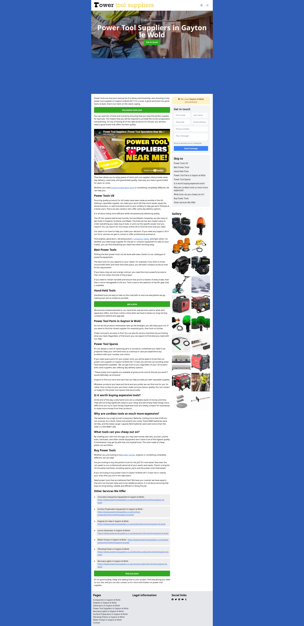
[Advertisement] (162, 76)
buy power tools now (132, 110)
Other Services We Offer (185, 202)
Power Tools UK (181, 163)
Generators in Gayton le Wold (106, 605)
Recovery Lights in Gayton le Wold (108, 611)
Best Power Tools (181, 167)
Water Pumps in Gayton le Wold (107, 620)
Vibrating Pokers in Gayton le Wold (108, 617)
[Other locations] (201, 5)
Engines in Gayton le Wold (104, 602)
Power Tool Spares (182, 179)
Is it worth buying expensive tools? (189, 183)
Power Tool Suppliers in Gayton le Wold (110, 608)
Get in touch (152, 42)
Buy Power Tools (181, 198)
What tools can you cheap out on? (189, 194)
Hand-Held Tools (181, 171)
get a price (132, 304)
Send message (191, 148)
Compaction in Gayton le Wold (106, 600)
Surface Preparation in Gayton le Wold (110, 614)
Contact (96, 622)
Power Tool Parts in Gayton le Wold (189, 175)
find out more (132, 573)
